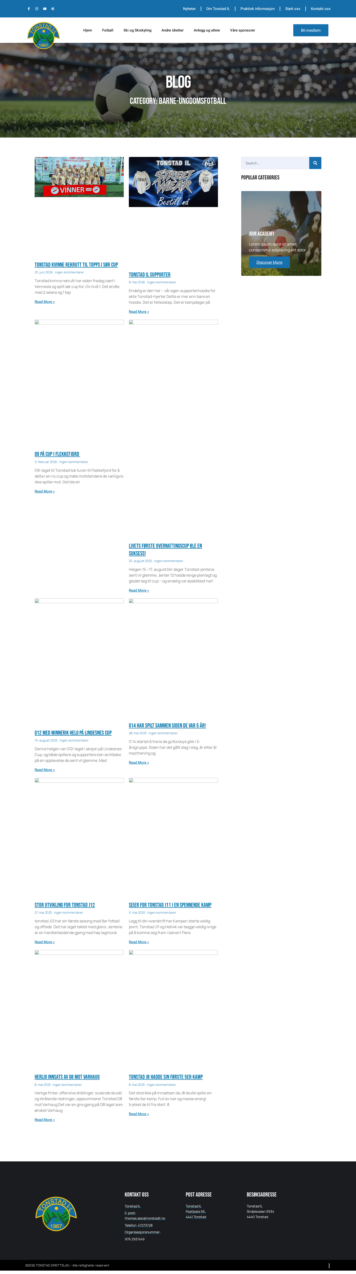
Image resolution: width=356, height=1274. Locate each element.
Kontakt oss (321, 8)
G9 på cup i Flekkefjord (57, 454)
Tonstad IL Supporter (149, 274)
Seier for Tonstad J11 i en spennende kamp (170, 905)
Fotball (107, 30)
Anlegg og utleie (207, 30)
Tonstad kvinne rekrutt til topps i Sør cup (76, 264)
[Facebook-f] (28, 8)
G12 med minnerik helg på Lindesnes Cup (73, 732)
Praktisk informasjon (257, 8)
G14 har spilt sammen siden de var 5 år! (167, 725)
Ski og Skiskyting (137, 30)
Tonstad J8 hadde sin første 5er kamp (166, 1077)
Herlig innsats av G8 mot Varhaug (67, 1077)
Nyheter (189, 8)
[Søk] (315, 163)
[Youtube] (44, 8)
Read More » (45, 301)
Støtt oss (292, 8)
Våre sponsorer (242, 30)
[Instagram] (36, 8)
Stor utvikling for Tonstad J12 (65, 905)
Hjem (87, 30)
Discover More (269, 262)
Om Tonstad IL (218, 8)
